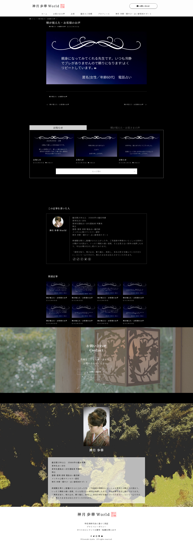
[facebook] (81, 259)
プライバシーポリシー (96, 526)
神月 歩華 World (58, 230)
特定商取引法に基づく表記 (96, 523)
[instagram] (89, 259)
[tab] (58, 127)
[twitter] (85, 259)
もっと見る (96, 171)
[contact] (102, 536)
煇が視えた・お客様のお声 (57, 26)
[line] (99, 536)
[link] (74, 259)
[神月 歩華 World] (48, 6)
